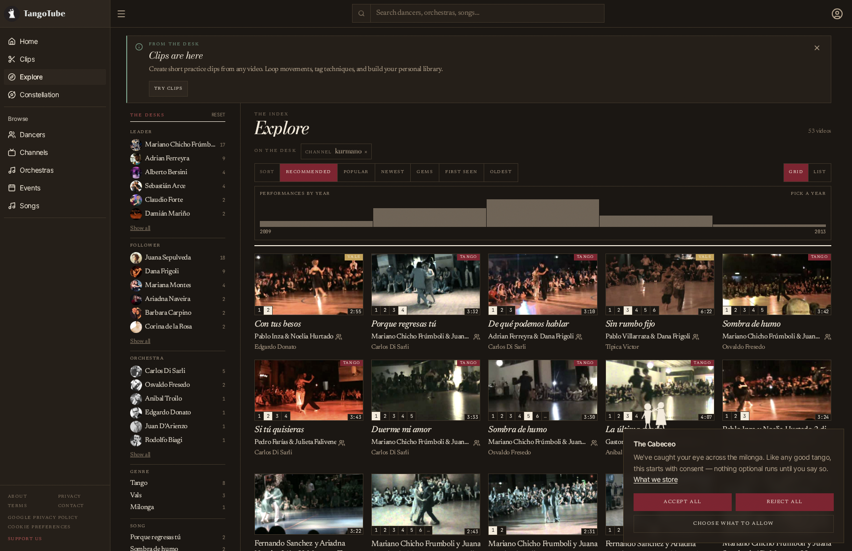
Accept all (683, 502)
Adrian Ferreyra (510, 336)
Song (138, 526)
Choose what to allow (733, 523)
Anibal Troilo (622, 452)
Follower (145, 245)
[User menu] (837, 14)
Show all (140, 228)
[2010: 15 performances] (429, 213)
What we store (655, 479)
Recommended (308, 172)
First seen (461, 172)
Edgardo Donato (275, 347)
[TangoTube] (55, 13)
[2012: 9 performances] (656, 213)
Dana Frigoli (557, 336)
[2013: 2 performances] (769, 213)
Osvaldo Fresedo (743, 347)
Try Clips (168, 88)
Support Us (25, 539)
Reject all (785, 502)
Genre (139, 472)
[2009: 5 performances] (316, 213)
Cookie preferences (39, 527)
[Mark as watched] (285, 263)
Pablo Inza (268, 336)
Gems (425, 172)
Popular (356, 172)
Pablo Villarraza (627, 336)
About (17, 496)
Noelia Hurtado (311, 336)
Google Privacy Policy (43, 517)
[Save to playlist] (275, 263)
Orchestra (147, 358)
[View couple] (338, 336)
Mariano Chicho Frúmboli (407, 336)
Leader (141, 132)
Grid (796, 172)
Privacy (69, 496)
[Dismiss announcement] (817, 48)
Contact (71, 506)
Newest (393, 172)
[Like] (264, 263)
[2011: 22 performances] (543, 213)
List (820, 172)
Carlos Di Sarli (390, 347)
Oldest (501, 172)
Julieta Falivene (315, 442)
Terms (17, 506)
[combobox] (487, 13)
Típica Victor (622, 347)
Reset (218, 115)
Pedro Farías (271, 442)
